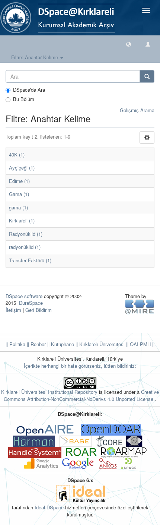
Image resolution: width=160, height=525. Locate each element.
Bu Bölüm (23, 99)
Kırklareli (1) (22, 220)
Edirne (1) (19, 180)
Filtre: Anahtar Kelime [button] (35, 57)
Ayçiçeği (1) (22, 167)
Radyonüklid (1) (25, 233)
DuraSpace (31, 302)
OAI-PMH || (141, 344)
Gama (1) (19, 193)
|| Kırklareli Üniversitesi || (101, 344)
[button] (128, 44)
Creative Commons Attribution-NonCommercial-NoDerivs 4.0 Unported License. (81, 395)
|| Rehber (35, 344)
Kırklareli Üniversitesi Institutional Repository (49, 391)
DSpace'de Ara (29, 89)
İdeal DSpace (49, 507)
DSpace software (24, 296)
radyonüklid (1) (25, 246)
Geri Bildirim (38, 309)
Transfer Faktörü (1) (30, 260)
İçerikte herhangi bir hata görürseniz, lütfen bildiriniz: (80, 365)
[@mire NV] (139, 306)
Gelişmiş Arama (137, 110)
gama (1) (18, 207)
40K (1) (17, 154)
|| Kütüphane (60, 344)
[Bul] (147, 76)
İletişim (13, 309)
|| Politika (15, 344)
